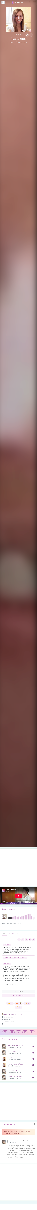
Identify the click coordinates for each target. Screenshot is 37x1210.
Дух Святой (11, 1058)
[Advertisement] (18, 867)
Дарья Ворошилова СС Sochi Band (13, 1014)
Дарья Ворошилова (18, 42)
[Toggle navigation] (34, 2)
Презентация (13, 934)
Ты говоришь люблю (15, 1076)
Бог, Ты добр (12, 1051)
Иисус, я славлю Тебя (15, 1064)
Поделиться (19, 995)
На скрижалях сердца (15, 1070)
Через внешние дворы (15, 1045)
